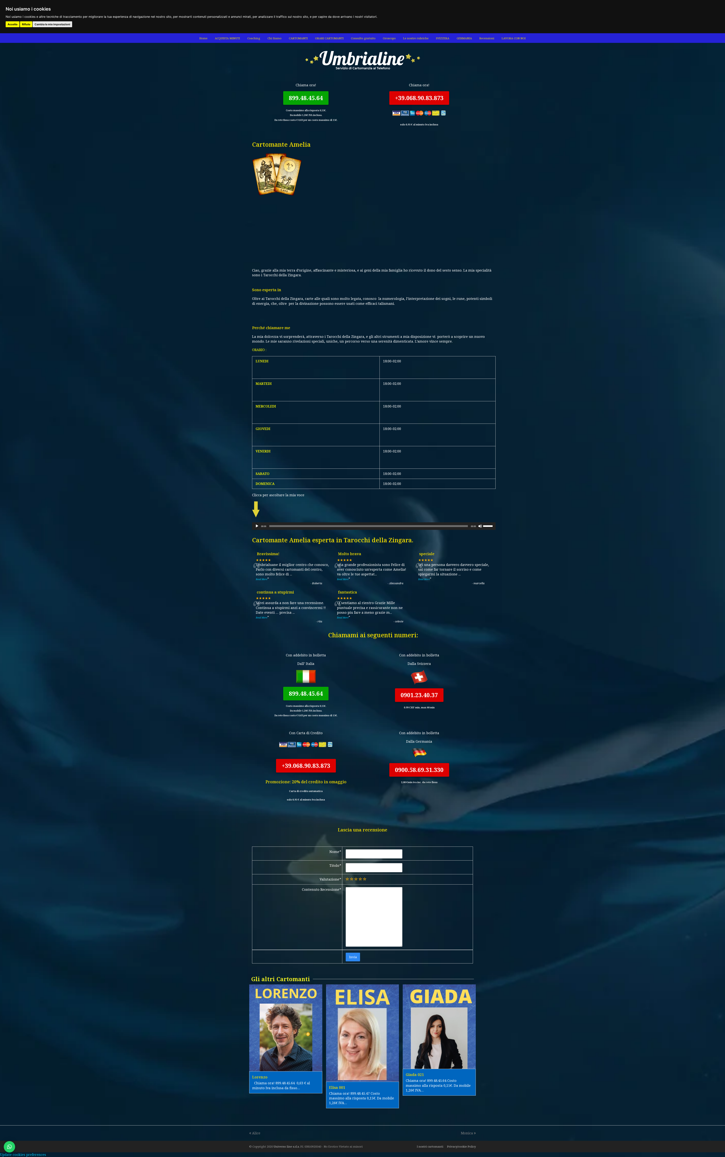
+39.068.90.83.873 (419, 98)
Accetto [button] (13, 24)
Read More (261, 579)
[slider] (488, 525)
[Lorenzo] (285, 1069)
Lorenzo (260, 1077)
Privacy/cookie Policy (461, 1146)
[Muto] (480, 526)
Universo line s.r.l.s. (287, 1146)
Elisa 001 (337, 1087)
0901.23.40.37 (419, 695)
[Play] (257, 526)
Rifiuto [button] (26, 24)
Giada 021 (415, 1074)
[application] (374, 526)
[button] (9, 1146)
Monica (467, 1133)
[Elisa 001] (362, 1079)
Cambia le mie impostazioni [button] (52, 24)
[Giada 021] (439, 1066)
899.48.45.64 (306, 98)
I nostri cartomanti (430, 1146)
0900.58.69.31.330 (419, 770)
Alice (256, 1133)
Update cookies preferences (23, 1154)
